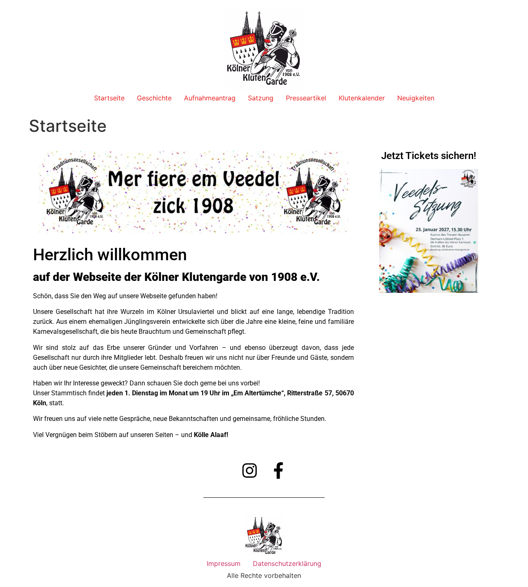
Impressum (223, 563)
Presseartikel (306, 98)
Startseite (109, 98)
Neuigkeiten (415, 98)
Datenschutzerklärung (287, 563)
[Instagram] (249, 470)
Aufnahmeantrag (210, 98)
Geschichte (154, 98)
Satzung (260, 98)
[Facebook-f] (278, 470)
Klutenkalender (362, 98)
